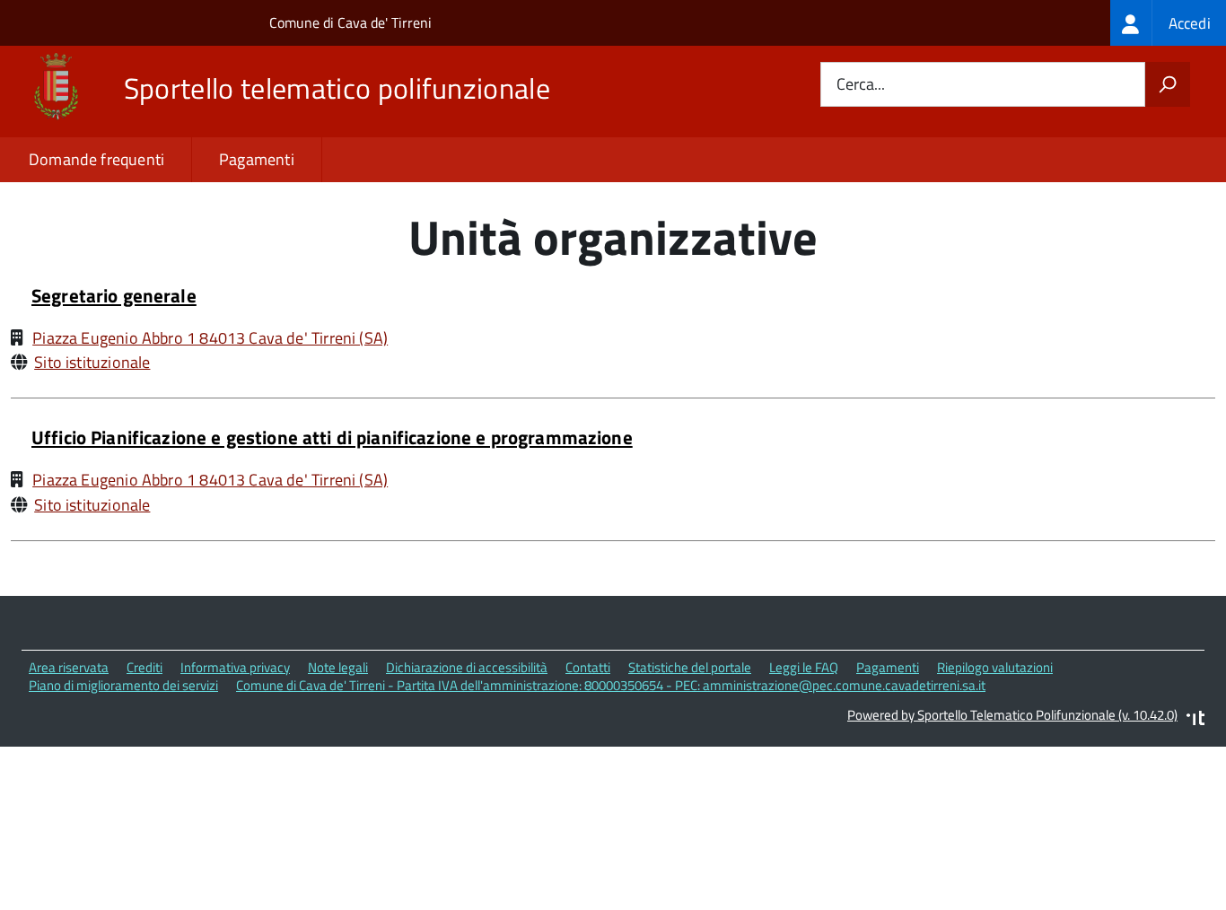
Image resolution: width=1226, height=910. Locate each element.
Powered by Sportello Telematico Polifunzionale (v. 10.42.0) (1012, 714)
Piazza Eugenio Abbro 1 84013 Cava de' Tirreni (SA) (210, 338)
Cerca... (860, 84)
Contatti (587, 667)
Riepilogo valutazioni (995, 667)
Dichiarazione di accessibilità (466, 667)
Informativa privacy (235, 667)
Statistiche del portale (689, 667)
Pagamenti (256, 159)
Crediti (144, 667)
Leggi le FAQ (803, 667)
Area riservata (69, 667)
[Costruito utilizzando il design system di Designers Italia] (1195, 720)
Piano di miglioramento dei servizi (123, 685)
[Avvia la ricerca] (1167, 84)
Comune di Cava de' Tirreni (350, 22)
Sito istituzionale (92, 362)
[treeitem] (1168, 23)
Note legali (338, 667)
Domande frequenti (96, 159)
